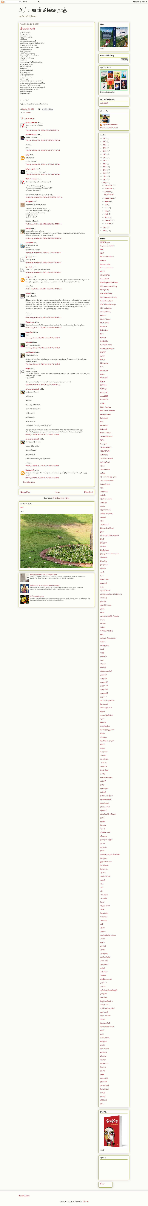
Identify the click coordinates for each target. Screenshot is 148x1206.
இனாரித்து (103, 561)
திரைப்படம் (103, 810)
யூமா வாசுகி (104, 1012)
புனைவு (102, 939)
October (108, 192)
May (106, 211)
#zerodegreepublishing (108, 297)
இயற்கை (103, 546)
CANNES (103, 326)
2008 (105, 227)
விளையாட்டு (104, 1063)
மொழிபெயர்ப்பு (105, 1005)
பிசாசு (102, 902)
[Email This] (43, 109)
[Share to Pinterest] (52, 109)
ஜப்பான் (102, 1071)
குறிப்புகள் (103, 675)
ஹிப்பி (102, 1104)
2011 (105, 176)
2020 (105, 148)
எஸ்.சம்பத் (103, 598)
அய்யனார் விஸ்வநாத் (43, 9)
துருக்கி (102, 821)
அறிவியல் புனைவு (106, 499)
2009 (105, 182)
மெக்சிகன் (104, 997)
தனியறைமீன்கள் (106, 799)
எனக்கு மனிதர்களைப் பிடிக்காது (111, 594)
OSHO (102, 403)
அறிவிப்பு (103, 495)
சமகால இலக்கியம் (106, 715)
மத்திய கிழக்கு (105, 957)
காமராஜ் (28, 228)
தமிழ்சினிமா (104, 788)
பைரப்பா (102, 942)
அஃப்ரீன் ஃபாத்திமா (106, 458)
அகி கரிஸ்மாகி (105, 462)
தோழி (27, 155)
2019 (105, 151)
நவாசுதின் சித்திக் (106, 840)
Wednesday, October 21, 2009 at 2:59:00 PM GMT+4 (43, 318)
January (108, 223)
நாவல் (102, 851)
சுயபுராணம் (104, 752)
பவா (101, 887)
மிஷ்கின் (103, 975)
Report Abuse (24, 1196)
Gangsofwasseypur (107, 348)
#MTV (102, 271)
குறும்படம (103, 697)
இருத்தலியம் (104, 550)
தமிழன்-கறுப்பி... (31, 169)
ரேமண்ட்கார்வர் (105, 1023)
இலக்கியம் (103, 557)
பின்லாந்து (103, 920)
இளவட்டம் (29, 257)
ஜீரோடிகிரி (103, 1082)
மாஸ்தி (102, 968)
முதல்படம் (103, 983)
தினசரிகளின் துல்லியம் (108, 814)
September (109, 198)
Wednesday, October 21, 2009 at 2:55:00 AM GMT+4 (43, 224)
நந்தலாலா (103, 836)
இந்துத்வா (103, 543)
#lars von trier (105, 264)
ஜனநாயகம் (104, 1078)
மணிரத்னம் (104, 953)
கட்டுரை (103, 623)
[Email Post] (39, 109)
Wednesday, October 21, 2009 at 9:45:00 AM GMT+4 (43, 289)
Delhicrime (104, 330)
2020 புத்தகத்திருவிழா (108, 304)
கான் (102, 660)
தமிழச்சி (103, 781)
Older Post (88, 492)
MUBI (102, 374)
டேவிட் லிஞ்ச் (104, 770)
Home (57, 492)
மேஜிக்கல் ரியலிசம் (106, 1001)
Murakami (104, 378)
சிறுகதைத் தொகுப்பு (107, 741)
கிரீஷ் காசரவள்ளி (106, 671)
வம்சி (102, 1030)
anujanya (29, 277)
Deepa (28, 368)
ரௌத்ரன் (29, 342)
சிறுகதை (103, 737)
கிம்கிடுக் (103, 667)
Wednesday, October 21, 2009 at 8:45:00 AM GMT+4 (43, 262)
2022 (105, 142)
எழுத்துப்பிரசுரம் (105, 590)
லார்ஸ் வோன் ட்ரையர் (107, 1027)
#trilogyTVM (104, 290)
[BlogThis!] (45, 109)
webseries (104, 455)
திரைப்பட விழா (105, 807)
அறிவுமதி (103, 502)
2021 (105, 145)
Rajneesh (103, 429)
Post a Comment (29, 482)
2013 (105, 170)
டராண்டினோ (104, 759)
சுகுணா (102, 748)
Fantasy (103, 337)
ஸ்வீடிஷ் (102, 1093)
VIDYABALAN (105, 451)
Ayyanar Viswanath (32, 389)
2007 (105, 231)
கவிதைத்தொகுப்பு (106, 631)
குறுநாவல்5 (104, 693)
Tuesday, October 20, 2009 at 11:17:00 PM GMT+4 (43, 164)
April (106, 214)
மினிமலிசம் (104, 972)
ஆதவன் (103, 517)
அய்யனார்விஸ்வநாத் (107, 480)
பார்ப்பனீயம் (104, 895)
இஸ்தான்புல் (104, 565)
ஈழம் (101, 576)
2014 (105, 167)
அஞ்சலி (102, 473)
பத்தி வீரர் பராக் (105, 876)
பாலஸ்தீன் (103, 898)
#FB (101, 249)
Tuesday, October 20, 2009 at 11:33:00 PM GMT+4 (43, 174)
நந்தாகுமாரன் (30, 470)
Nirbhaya (103, 389)
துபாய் (102, 818)
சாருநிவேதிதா (105, 726)
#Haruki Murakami (107, 257)
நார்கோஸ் (103, 847)
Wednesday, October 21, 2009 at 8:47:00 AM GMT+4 (43, 272)
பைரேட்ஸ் (103, 946)
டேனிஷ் (102, 774)
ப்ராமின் (102, 950)
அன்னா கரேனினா (106, 513)
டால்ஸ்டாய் (103, 763)
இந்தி (102, 539)
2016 (105, 160)
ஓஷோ (102, 609)
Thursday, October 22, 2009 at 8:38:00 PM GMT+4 (43, 364)
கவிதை (28, 112)
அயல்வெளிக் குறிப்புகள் (108, 477)
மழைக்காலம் (104, 964)
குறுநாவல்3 (104, 686)
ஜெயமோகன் (104, 1089)
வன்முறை (103, 1041)
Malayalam (104, 370)
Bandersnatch (105, 319)
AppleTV (103, 315)
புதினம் (102, 928)
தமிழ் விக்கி (104, 103)
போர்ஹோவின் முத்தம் (37, 596)
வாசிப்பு (102, 1045)
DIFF (102, 334)
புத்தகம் (103, 931)
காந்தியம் (103, 656)
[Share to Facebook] (50, 109)
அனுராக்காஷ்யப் (105, 510)
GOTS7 (103, 352)
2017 (105, 157)
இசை (102, 532)
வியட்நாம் (103, 1056)
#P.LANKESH (105, 275)
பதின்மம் (103, 873)
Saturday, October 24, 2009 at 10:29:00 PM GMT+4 (43, 385)
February (108, 220)
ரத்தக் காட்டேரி (105, 1016)
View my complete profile (109, 128)
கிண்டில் (103, 664)
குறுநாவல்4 (104, 689)
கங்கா (102, 612)
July (106, 204)
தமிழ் (102, 785)
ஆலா (102, 521)
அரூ (101, 488)
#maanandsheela (106, 268)
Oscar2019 (104, 400)
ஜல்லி (102, 1074)
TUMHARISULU (106, 447)
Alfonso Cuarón (106, 308)
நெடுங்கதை (104, 865)
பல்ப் (101, 884)
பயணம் (102, 880)
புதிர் (101, 924)
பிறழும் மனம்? (105, 906)
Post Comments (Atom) (61, 498)
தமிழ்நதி (103, 792)
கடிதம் (102, 620)
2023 (105, 138)
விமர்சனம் (103, 1052)
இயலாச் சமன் (109, 194)
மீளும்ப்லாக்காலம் (106, 979)
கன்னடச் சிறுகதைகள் (108, 638)
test (21, 507)
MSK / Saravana (31, 122)
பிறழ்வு (102, 909)
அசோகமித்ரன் (105, 469)
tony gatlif (103, 444)
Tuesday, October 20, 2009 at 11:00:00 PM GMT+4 (43, 140)
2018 (105, 154)
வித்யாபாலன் (104, 1049)
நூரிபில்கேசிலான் (106, 862)
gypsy (102, 356)
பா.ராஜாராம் (29, 201)
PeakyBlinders (105, 414)
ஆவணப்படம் (104, 524)
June (107, 208)
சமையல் (103, 722)
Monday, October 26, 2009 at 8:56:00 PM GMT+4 (42, 478)
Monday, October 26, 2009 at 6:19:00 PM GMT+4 (42, 434)
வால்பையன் (29, 242)
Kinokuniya (104, 363)
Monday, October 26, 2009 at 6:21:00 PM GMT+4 (42, 465)
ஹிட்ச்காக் (103, 1100)
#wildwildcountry (106, 293)
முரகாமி (103, 986)
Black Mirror (104, 323)
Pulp (101, 422)
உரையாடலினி (104, 579)
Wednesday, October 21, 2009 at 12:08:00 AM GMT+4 (44, 197)
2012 (105, 173)
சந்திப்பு (102, 711)
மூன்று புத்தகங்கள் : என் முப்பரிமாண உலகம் (43, 574)
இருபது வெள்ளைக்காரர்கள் (109, 554)
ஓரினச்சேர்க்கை (105, 605)
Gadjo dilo (104, 341)
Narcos (102, 381)
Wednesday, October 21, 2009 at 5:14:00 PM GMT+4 (43, 328)
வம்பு (101, 1034)
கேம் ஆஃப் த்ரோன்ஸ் (107, 700)
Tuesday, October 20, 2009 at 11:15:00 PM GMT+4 (43, 150)
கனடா (102, 634)
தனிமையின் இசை (106, 796)
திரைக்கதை (104, 803)
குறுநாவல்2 (104, 682)
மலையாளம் (104, 961)
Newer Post (25, 492)
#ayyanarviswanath (107, 246)
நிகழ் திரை (104, 858)
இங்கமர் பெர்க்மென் (107, 528)
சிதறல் (102, 733)
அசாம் (102, 466)
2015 (105, 164)
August (107, 201)
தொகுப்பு (103, 825)
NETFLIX (103, 385)
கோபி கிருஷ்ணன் (106, 708)
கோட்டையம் (104, 704)
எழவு (101, 587)
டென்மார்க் (103, 766)
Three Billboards (106, 436)
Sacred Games (105, 433)
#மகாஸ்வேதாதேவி (106, 301)
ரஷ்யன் (102, 1019)
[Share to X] (47, 109)
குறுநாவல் (103, 678)
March (107, 217)
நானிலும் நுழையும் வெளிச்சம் (110, 854)
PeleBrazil (104, 418)
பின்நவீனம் (104, 917)
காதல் (102, 649)
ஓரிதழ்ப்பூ (103, 601)
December (109, 185)
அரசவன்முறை (105, 484)
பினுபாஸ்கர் (104, 913)
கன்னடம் (103, 642)
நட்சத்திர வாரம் (105, 832)
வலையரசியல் (104, 1038)
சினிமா (102, 744)
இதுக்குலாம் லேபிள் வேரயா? (109, 535)
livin (101, 367)
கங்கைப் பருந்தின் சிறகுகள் (109, 616)
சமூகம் (102, 719)
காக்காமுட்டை (105, 645)
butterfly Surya (31, 134)
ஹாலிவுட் (103, 1096)
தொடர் (102, 829)
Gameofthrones (106, 345)
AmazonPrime (105, 312)
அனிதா (102, 506)
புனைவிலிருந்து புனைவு (108, 935)
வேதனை (103, 1067)
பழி (101, 891)
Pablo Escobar (105, 407)
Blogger (85, 1201)
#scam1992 (104, 279)
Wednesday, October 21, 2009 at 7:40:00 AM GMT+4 (43, 238)
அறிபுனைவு (104, 491)
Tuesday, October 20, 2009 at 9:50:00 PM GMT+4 (42, 130)
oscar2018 (104, 396)
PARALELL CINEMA (107, 411)
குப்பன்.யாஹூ (30, 352)
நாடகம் (102, 843)
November (109, 188)
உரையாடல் (103, 583)
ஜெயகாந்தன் (104, 1085)
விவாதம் (103, 1060)
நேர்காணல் (104, 869)
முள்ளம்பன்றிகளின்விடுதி (108, 990)
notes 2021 (104, 392)
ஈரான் (102, 572)
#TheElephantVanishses (109, 282)
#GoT (102, 253)
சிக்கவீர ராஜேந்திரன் (107, 730)
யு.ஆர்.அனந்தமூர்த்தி (107, 1008)
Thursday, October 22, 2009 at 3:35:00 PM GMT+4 (43, 348)
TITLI (102, 440)
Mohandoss (30, 322)
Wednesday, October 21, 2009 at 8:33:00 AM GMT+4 (43, 252)
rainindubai (104, 425)
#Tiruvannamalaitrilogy (108, 286)
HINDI (102, 359)
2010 (105, 179)
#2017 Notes (105, 242)
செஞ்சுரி (103, 755)
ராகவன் (28, 293)
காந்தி (102, 653)
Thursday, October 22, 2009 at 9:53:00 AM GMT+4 (43, 338)
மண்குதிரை (29, 332)
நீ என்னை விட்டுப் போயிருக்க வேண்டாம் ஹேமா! (45, 585)
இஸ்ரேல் (103, 568)
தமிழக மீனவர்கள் (106, 777)
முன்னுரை (103, 994)
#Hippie (103, 260)
